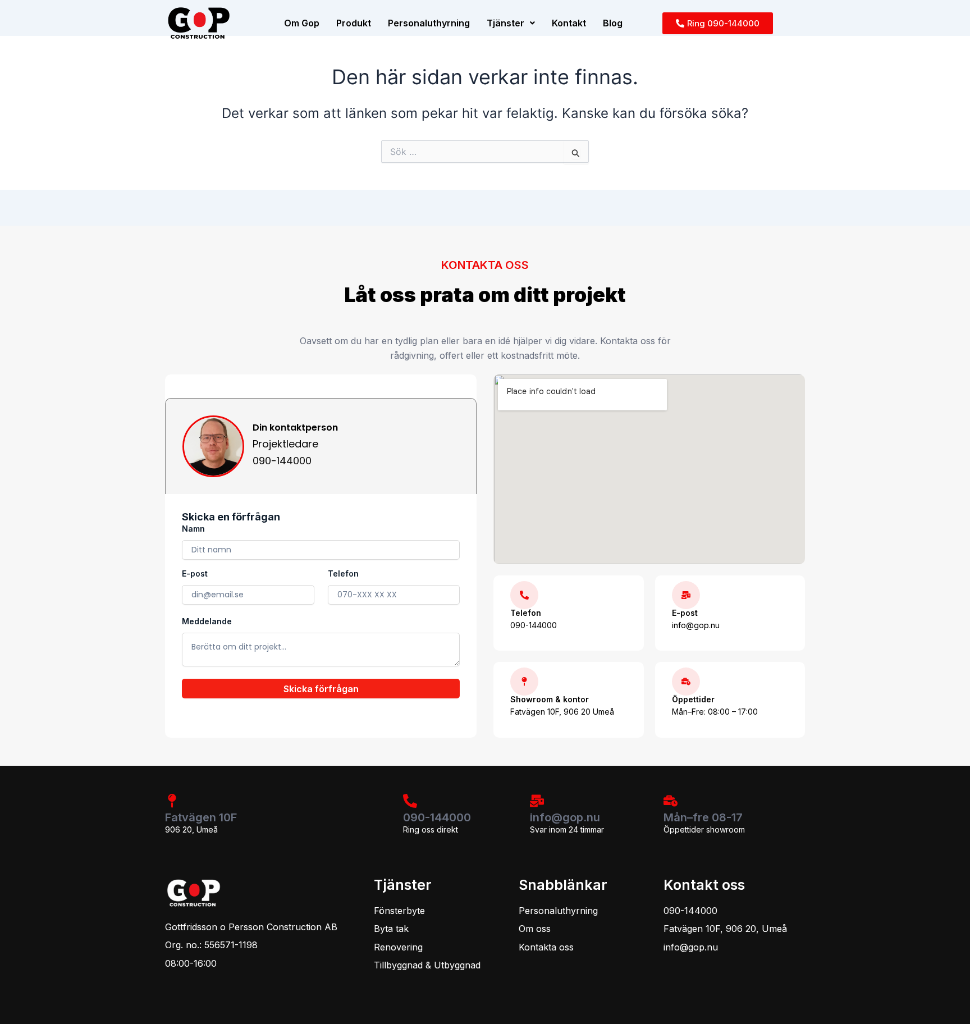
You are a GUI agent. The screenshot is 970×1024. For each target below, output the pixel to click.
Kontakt (569, 23)
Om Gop (301, 23)
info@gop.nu (565, 817)
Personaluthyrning (429, 23)
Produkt (353, 23)
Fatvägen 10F (201, 817)
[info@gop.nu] (537, 801)
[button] (510, 23)
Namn (193, 528)
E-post (195, 573)
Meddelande (207, 621)
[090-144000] (410, 801)
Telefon (343, 573)
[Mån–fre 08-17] (671, 801)
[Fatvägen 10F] (172, 801)
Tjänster (505, 23)
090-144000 (437, 817)
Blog (613, 23)
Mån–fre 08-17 (703, 817)
